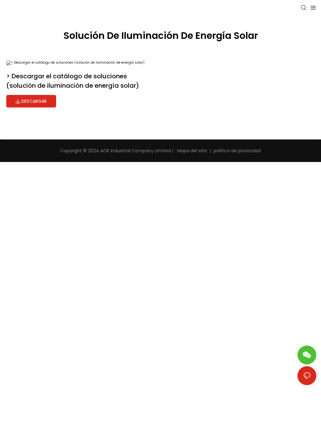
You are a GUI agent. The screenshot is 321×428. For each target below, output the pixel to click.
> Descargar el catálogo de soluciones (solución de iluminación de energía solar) (72, 81)
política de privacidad (237, 151)
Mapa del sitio (191, 151)
